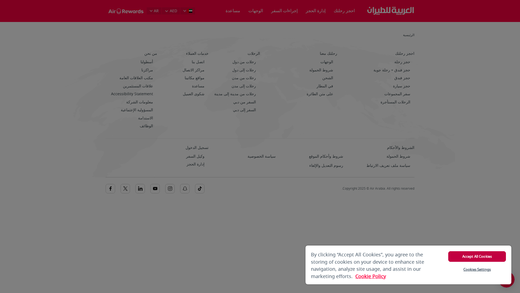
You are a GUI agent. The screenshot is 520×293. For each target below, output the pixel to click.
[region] (408, 265)
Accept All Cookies (477, 256)
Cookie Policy (370, 276)
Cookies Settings (477, 269)
